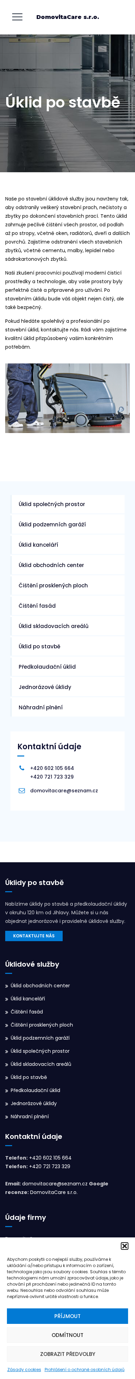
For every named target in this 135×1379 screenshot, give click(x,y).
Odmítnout (67, 1335)
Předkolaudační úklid (47, 666)
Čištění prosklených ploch (53, 585)
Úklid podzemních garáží (52, 524)
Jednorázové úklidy (45, 687)
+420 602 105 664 (52, 768)
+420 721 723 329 (52, 776)
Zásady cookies (24, 1369)
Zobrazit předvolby (67, 1354)
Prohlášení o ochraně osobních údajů (85, 1369)
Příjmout (67, 1316)
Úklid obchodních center (51, 565)
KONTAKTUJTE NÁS (34, 936)
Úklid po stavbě (39, 646)
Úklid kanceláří (38, 544)
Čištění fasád (37, 605)
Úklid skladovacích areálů (54, 626)
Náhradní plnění (41, 707)
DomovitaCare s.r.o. (67, 17)
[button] (124, 1246)
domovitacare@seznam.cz (64, 790)
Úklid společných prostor (52, 504)
